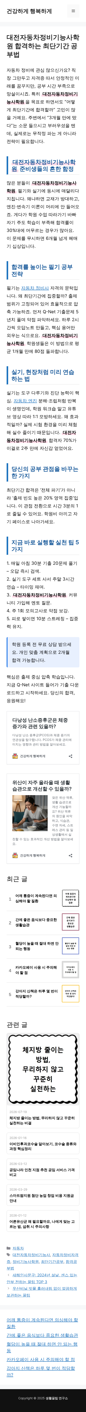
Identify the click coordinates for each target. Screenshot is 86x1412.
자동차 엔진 (25, 400)
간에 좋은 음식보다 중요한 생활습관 (42, 1335)
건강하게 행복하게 (29, 11)
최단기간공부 (52, 1261)
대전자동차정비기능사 (31, 1255)
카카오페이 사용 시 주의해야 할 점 (41, 1359)
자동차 (18, 1248)
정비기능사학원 (26, 1261)
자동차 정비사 (35, 288)
